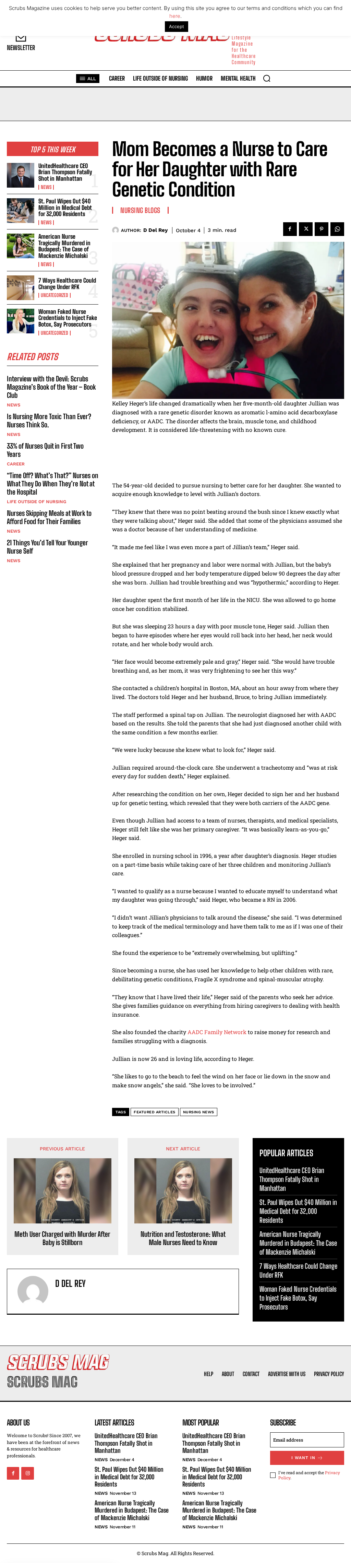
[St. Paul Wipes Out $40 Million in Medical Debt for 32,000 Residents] (20, 210)
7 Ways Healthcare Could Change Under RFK (67, 284)
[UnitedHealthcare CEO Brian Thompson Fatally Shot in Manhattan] (20, 175)
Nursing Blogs (140, 210)
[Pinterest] (321, 229)
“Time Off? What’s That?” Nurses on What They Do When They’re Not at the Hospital (52, 483)
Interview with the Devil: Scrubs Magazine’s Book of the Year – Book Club (51, 387)
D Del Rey (155, 230)
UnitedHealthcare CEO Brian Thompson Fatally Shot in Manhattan (65, 172)
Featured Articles (155, 1112)
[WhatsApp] (337, 229)
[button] (266, 78)
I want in (303, 1457)
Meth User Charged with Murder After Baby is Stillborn (62, 1238)
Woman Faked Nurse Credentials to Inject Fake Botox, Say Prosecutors (67, 318)
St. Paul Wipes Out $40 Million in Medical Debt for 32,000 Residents (65, 207)
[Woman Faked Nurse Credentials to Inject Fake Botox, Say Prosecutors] (20, 321)
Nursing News (198, 1112)
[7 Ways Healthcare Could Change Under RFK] (20, 287)
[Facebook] (290, 229)
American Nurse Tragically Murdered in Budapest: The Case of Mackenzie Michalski (64, 246)
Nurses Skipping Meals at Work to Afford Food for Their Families (49, 517)
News (46, 187)
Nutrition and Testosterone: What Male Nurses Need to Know (183, 1238)
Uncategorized (54, 295)
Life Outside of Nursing (36, 501)
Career (16, 464)
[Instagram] (27, 1473)
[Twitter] (306, 229)
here (174, 16)
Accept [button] (176, 26)
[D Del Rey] (116, 230)
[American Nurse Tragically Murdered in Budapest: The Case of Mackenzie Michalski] (20, 246)
